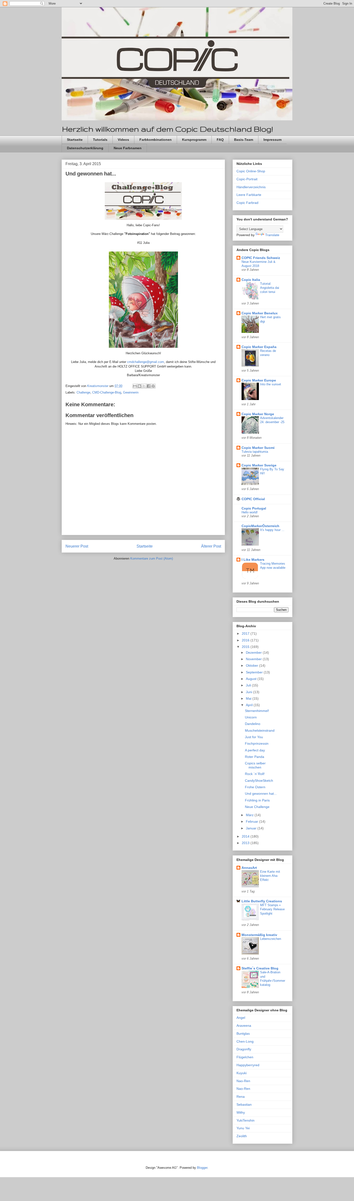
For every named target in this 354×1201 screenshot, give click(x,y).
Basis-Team (243, 140)
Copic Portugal (254, 508)
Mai (249, 698)
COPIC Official (253, 499)
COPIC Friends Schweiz (261, 258)
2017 (246, 633)
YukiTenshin (245, 1120)
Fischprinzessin (257, 743)
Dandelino (252, 724)
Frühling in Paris (257, 800)
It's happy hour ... (272, 530)
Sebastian (244, 1104)
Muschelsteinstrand (260, 730)
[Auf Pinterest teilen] (153, 386)
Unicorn (251, 717)
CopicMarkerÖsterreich (260, 526)
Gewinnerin (130, 392)
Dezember (254, 652)
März (250, 815)
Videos (123, 140)
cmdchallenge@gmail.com (145, 362)
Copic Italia (251, 280)
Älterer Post (211, 546)
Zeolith (241, 1136)
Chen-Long (245, 1041)
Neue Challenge (257, 807)
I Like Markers (253, 560)
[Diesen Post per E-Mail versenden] (134, 386)
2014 (246, 836)
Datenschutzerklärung (85, 148)
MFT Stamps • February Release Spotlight (272, 909)
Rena (240, 1096)
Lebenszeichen (270, 939)
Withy (240, 1112)
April (250, 705)
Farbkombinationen (155, 140)
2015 (246, 647)
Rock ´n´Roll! (255, 774)
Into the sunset (270, 384)
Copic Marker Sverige (259, 465)
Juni (249, 692)
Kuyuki (241, 1073)
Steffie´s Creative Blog (260, 968)
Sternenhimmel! (257, 711)
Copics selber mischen (255, 765)
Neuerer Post (77, 546)
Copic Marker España (259, 347)
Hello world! (250, 512)
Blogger (202, 1167)
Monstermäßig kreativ (259, 935)
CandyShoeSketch (259, 780)
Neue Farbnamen (128, 148)
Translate (272, 235)
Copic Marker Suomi (258, 448)
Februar (252, 821)
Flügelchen (244, 1057)
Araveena (243, 1025)
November (254, 659)
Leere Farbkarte (248, 195)
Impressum (272, 140)
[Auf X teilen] (144, 386)
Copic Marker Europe (259, 380)
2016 (246, 640)
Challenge (83, 392)
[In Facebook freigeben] (148, 386)
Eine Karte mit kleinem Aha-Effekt (270, 876)
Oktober (252, 665)
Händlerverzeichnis (251, 187)
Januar (251, 828)
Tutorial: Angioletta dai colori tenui (269, 288)
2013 (246, 843)
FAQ (220, 140)
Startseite (75, 140)
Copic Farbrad (247, 203)
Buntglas (243, 1033)
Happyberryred (247, 1065)
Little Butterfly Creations (262, 901)
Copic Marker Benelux (260, 313)
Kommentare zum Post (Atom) (151, 558)
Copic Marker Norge (258, 414)
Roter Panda (254, 757)
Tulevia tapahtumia (255, 451)
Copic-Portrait (246, 179)
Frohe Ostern (255, 787)
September (255, 672)
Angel (240, 1018)
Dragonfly (243, 1049)
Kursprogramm (194, 140)
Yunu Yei (243, 1128)
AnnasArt (249, 868)
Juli (249, 685)
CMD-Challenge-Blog (106, 392)
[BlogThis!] (139, 386)
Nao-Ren (243, 1081)
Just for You (254, 737)
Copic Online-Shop (250, 171)
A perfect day (255, 750)
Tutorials (100, 140)
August (251, 679)
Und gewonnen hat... (261, 793)
